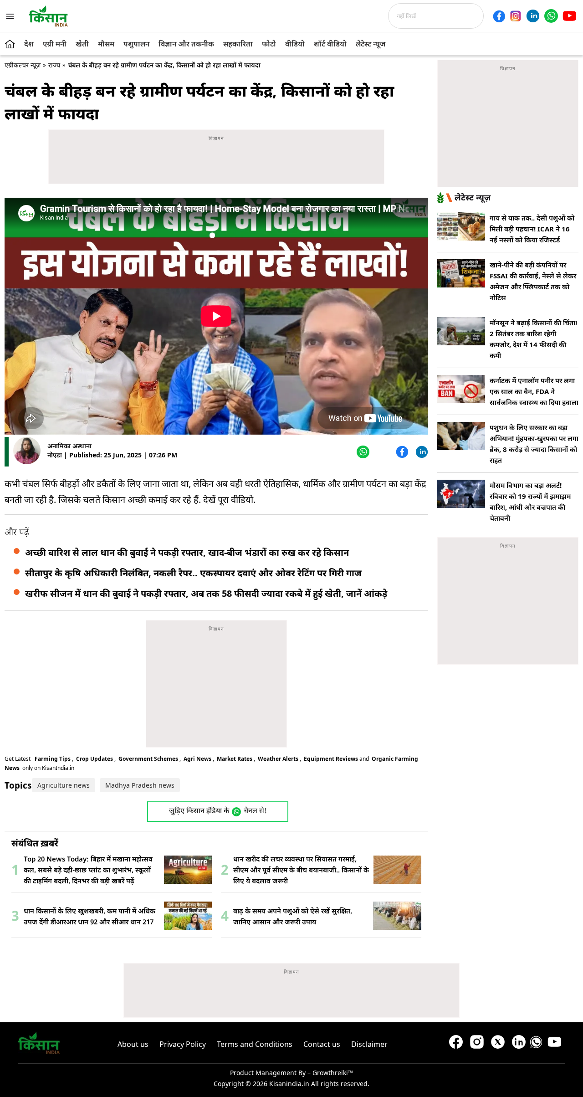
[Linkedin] (533, 16)
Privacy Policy (182, 1044)
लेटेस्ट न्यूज (370, 44)
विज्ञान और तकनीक (186, 44)
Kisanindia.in (289, 1083)
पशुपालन (136, 44)
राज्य (54, 65)
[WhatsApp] (361, 452)
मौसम (106, 44)
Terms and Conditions (254, 1044)
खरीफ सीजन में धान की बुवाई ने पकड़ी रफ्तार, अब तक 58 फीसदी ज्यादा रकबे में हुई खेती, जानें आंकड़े (206, 593)
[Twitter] (381, 452)
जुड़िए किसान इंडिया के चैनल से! (218, 811)
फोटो (269, 44)
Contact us (321, 1044)
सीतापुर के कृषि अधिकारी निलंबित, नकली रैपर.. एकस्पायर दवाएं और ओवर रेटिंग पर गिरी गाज (193, 573)
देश (29, 44)
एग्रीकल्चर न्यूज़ (23, 65)
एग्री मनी (54, 44)
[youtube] (569, 16)
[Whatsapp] (551, 16)
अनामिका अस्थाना (69, 445)
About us (133, 1044)
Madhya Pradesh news (139, 785)
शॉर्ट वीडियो (330, 44)
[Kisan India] (48, 16)
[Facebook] (499, 16)
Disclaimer (369, 1044)
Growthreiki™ (332, 1072)
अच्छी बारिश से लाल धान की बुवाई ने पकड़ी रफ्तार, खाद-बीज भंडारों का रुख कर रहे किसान (187, 552)
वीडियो (295, 44)
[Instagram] (516, 16)
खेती (82, 44)
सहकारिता (238, 44)
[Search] (486, 16)
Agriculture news (63, 785)
